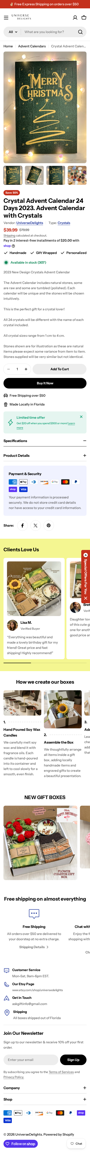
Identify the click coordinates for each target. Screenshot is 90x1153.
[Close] (81, 417)
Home (8, 46)
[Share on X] (35, 525)
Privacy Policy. (13, 1077)
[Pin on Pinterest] (48, 525)
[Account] (75, 17)
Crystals (64, 223)
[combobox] (45, 32)
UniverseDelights (29, 223)
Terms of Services (61, 1072)
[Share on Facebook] (22, 525)
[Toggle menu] (6, 17)
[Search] (80, 32)
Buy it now (45, 383)
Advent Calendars (32, 46)
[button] (85, 576)
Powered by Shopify (58, 1134)
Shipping (9, 235)
